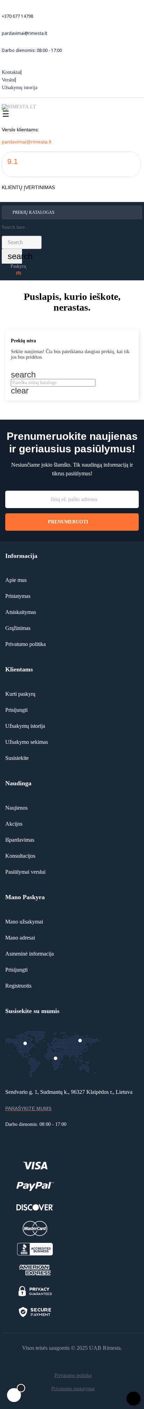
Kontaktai (11, 72)
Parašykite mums (28, 1108)
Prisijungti (16, 710)
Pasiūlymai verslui (25, 872)
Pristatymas (17, 596)
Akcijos (13, 824)
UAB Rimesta (105, 1348)
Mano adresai (20, 938)
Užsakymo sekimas (26, 742)
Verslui (8, 80)
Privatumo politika (25, 644)
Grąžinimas (17, 628)
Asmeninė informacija (29, 954)
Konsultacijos (20, 856)
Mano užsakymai (24, 922)
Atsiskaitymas (20, 612)
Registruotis (18, 986)
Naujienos (16, 808)
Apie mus (16, 580)
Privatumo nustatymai (73, 1388)
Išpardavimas (19, 840)
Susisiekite (17, 758)
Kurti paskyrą (20, 694)
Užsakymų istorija (19, 87)
